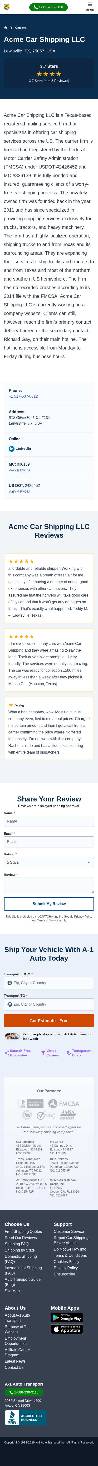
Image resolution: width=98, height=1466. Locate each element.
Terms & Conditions (70, 1255)
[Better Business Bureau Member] (25, 1418)
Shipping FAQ (17, 1244)
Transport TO (15, 996)
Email (9, 833)
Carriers (21, 27)
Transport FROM (18, 974)
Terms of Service (48, 920)
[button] (48, 7)
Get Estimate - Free (49, 1020)
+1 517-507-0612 (23, 396)
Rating (10, 854)
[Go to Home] (6, 28)
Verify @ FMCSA (19, 470)
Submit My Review (49, 904)
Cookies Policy (66, 1262)
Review (11, 875)
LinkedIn (23, 448)
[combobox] (49, 983)
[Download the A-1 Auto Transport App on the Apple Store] (73, 1329)
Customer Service (69, 1231)
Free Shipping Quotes (23, 1231)
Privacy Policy (83, 916)
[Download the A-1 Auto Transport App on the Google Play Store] (73, 1317)
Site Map (12, 1291)
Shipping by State (20, 1250)
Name (9, 813)
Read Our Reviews (21, 1238)
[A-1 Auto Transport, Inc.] (7, 7)
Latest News (15, 1361)
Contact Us (14, 1367)
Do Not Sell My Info (70, 1249)
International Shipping (23, 1268)
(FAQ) (10, 1262)
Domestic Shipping (21, 1256)
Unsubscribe (64, 1274)
